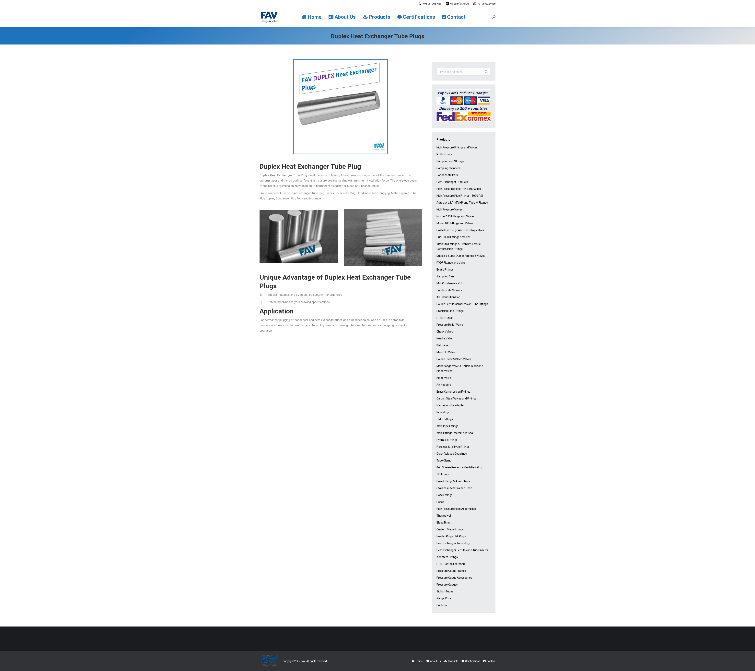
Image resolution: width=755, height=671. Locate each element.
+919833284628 (486, 3)
